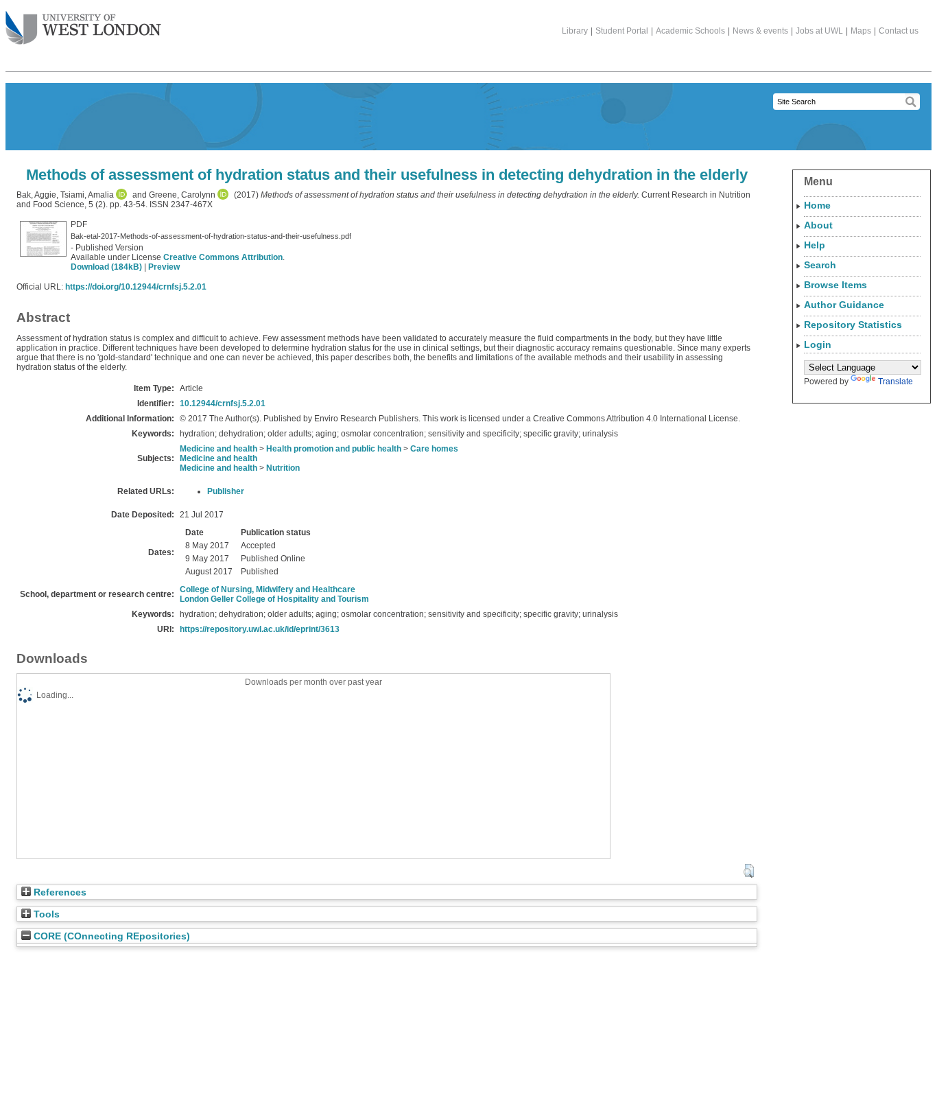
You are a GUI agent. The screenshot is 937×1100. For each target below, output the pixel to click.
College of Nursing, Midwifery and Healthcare (267, 589)
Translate (895, 381)
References (58, 892)
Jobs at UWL (819, 31)
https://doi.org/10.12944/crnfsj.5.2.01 (135, 287)
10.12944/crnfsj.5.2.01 (222, 403)
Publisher (225, 491)
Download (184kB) (106, 267)
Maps (861, 31)
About (818, 225)
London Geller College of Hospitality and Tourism (274, 599)
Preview (164, 267)
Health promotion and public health (333, 449)
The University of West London (83, 28)
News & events (760, 31)
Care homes (434, 449)
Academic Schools (690, 31)
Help (814, 244)
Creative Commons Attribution (223, 257)
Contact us (898, 31)
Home (817, 205)
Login (817, 344)
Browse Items (835, 284)
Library (575, 31)
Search (820, 264)
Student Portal (621, 31)
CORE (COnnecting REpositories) (110, 936)
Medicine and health (218, 449)
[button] (749, 871)
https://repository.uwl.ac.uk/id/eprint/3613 (260, 629)
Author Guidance (844, 304)
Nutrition (283, 468)
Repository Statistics (853, 324)
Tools (45, 914)
